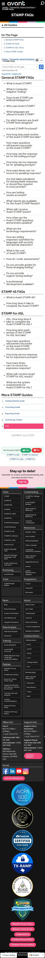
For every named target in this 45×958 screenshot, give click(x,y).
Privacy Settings (9, 955)
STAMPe (7, 509)
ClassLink (29, 588)
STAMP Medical (10, 527)
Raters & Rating (31, 622)
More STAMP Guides (14, 52)
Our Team (29, 609)
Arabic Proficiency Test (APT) (11, 564)
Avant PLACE (9, 545)
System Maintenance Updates (30, 572)
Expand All (6, 74)
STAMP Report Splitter (9, 584)
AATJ (28, 667)
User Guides (30, 536)
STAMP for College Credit (32, 497)
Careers (28, 618)
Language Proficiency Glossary (33, 550)
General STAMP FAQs (14, 40)
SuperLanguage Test (10, 550)
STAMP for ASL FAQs (15, 48)
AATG (29, 645)
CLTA (28, 658)
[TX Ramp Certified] (22, 863)
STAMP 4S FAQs (12, 44)
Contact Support (30, 756)
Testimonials (30, 613)
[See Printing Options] (41, 60)
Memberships (30, 672)
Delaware (30, 683)
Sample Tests (30, 532)
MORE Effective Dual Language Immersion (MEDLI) (11, 657)
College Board (32, 662)
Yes (27, 450)
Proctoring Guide (12, 407)
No (38, 450)
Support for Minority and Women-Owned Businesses (12, 687)
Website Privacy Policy (10, 669)
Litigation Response (11, 622)
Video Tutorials (31, 545)
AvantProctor (9, 574)
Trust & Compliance (32, 627)
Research (8, 636)
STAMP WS (8, 505)
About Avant (29, 605)
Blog (5, 605)
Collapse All (16, 74)
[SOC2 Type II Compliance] (22, 794)
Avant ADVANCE (10, 645)
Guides (5, 7)
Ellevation (29, 592)
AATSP (29, 649)
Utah (28, 696)
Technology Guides (13, 420)
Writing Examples (31, 541)
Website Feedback (32, 631)
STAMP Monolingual (11, 523)
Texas (29, 692)
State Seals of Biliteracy (30, 509)
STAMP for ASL (13, 455)
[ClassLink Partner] (22, 840)
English (36, 955)
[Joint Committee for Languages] (22, 886)
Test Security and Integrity (10, 694)
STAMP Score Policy (11, 675)
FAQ (7, 426)
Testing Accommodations (10, 700)
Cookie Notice (22, 934)
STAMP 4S (7, 501)
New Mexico (31, 687)
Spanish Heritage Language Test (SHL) (10, 557)
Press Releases (10, 609)
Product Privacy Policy (10, 706)
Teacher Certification (30, 522)
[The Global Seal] (22, 817)
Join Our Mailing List (14, 778)
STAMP (6, 496)
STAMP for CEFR (10, 514)
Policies (7, 664)
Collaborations (30, 640)
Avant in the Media (11, 613)
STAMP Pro (30, 459)
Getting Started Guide (15, 401)
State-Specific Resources (30, 557)
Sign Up (22, 482)
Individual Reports (11, 631)
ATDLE (29, 653)
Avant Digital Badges (30, 503)
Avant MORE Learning (8, 650)
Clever (28, 583)
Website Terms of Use (22, 929)
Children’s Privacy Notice (11, 712)
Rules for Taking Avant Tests (10, 680)
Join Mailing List (10, 618)
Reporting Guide (12, 414)
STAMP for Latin (17, 459)
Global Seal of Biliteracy (30, 515)
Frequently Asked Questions (22, 7)
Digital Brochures (31, 562)
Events (27, 566)
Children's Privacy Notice (22, 945)
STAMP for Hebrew (30, 455)
